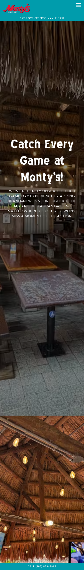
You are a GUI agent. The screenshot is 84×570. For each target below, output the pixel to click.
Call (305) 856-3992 (42, 566)
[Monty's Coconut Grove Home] (17, 8)
